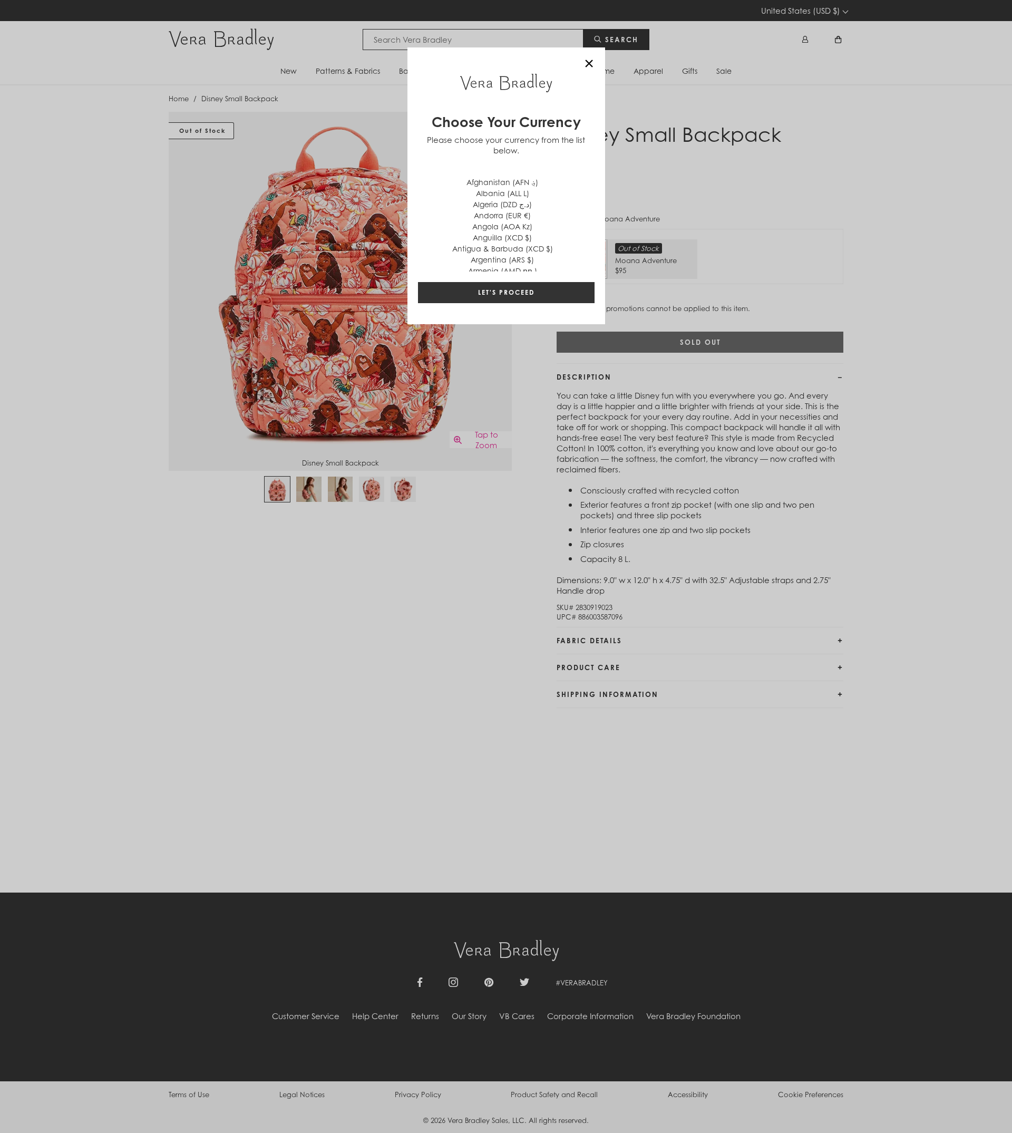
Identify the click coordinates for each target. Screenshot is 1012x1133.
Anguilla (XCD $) (502, 237)
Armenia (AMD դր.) (502, 270)
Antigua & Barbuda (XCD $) (502, 248)
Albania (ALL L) (502, 193)
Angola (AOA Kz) (502, 226)
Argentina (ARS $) (502, 259)
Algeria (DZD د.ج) (502, 204)
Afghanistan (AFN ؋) (502, 182)
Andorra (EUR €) (502, 215)
